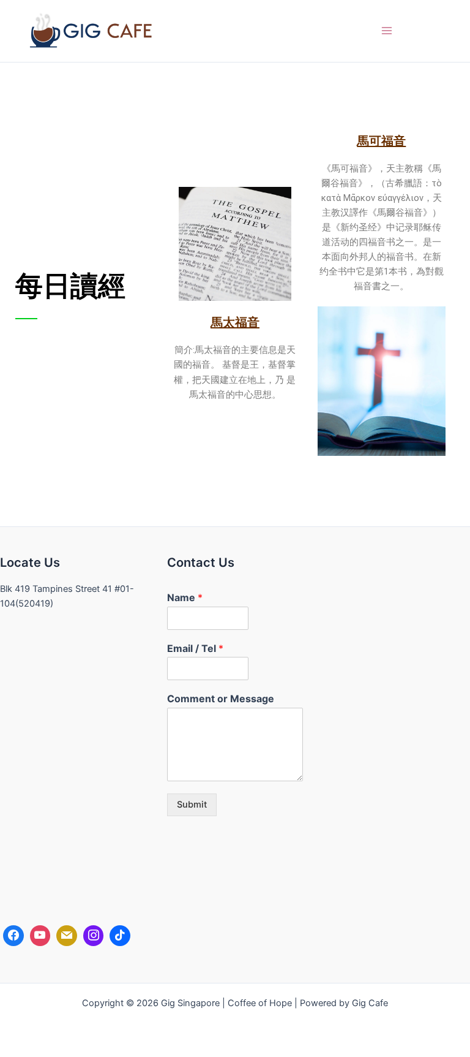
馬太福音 (235, 322)
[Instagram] (93, 935)
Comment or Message (220, 698)
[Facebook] (13, 935)
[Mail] (66, 935)
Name (185, 597)
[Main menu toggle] (387, 31)
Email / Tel (195, 648)
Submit (192, 804)
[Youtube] (40, 935)
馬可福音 (381, 141)
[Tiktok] (119, 935)
